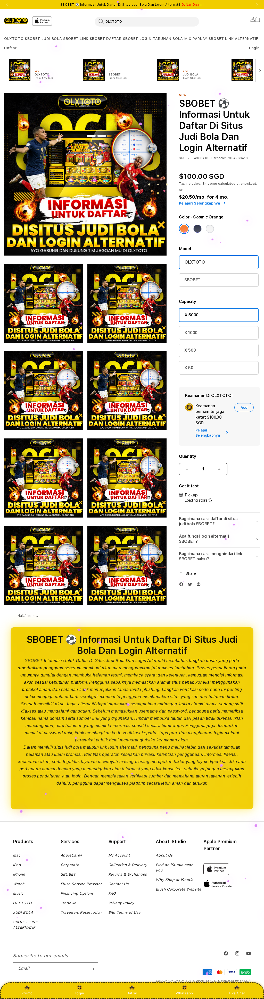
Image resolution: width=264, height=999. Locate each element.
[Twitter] (191, 585)
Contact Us (118, 884)
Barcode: (218, 158)
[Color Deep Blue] (197, 229)
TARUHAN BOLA (168, 39)
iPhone (19, 874)
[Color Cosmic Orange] (184, 229)
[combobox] (147, 21)
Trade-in (68, 903)
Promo (26, 993)
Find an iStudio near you (174, 867)
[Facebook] (182, 585)
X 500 (190, 350)
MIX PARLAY (195, 39)
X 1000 (190, 332)
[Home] (16, 20)
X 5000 (192, 314)
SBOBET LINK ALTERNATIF (233, 39)
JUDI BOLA (52, 39)
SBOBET (32, 39)
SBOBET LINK (75, 39)
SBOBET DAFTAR (106, 39)
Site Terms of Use (124, 912)
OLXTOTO (13, 39)
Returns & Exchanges (127, 874)
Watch (18, 884)
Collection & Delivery (127, 865)
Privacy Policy (121, 903)
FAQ (112, 893)
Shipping (209, 183)
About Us (164, 855)
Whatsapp (184, 993)
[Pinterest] (199, 585)
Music (18, 893)
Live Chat (237, 993)
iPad (17, 865)
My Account (119, 855)
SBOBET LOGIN (137, 39)
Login (79, 993)
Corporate (70, 865)
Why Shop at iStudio (174, 880)
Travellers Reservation (81, 912)
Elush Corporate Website (178, 889)
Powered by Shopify (236, 981)
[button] (13, 39)
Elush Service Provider (81, 884)
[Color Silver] (210, 229)
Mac (17, 855)
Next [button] (257, 4)
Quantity (187, 456)
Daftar (132, 993)
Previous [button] (6, 4)
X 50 (188, 367)
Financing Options (77, 893)
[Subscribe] (92, 968)
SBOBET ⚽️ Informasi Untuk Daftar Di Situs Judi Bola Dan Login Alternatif (131, 4)
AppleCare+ (71, 855)
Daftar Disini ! (193, 4)
